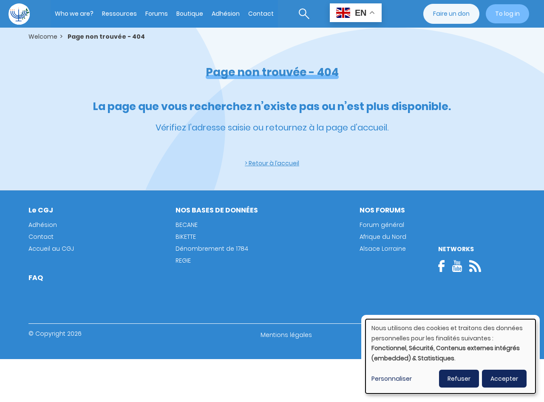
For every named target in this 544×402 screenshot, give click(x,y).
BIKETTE (186, 236)
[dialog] (451, 356)
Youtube (457, 266)
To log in (507, 13)
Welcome (42, 36)
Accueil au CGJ (51, 248)
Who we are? (74, 13)
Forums (156, 13)
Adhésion (226, 13)
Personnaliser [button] (391, 378)
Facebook (444, 266)
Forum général (382, 225)
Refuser (459, 378)
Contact (261, 13)
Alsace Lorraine (383, 248)
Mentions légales (286, 335)
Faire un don (451, 13)
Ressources (119, 13)
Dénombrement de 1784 (212, 248)
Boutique (189, 13)
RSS (475, 266)
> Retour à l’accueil (272, 163)
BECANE (187, 225)
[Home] (19, 14)
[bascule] (304, 13)
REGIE (183, 260)
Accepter (504, 378)
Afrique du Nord (383, 236)
